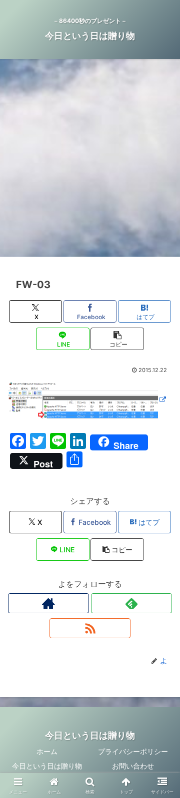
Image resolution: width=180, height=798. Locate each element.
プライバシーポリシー (133, 751)
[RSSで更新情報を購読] (90, 628)
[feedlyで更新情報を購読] (131, 603)
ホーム (47, 751)
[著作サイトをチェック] (48, 603)
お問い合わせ (133, 766)
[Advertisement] (90, 161)
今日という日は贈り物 (47, 766)
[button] (117, 339)
